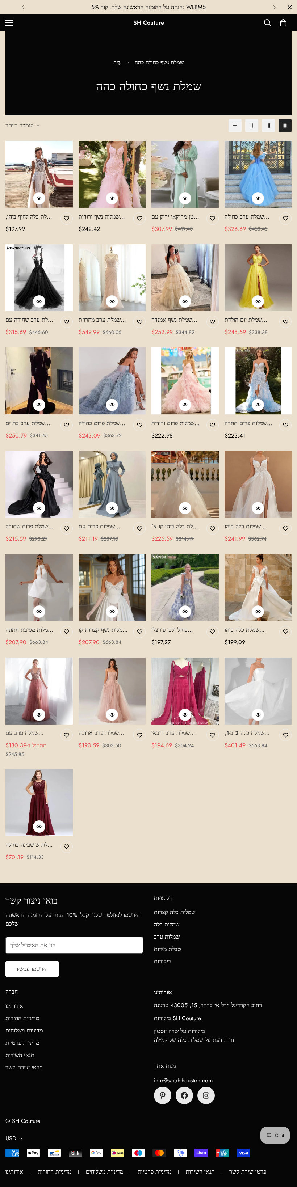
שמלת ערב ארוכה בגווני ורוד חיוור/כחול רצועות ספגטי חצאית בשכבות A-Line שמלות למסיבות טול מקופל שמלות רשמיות (103, 733)
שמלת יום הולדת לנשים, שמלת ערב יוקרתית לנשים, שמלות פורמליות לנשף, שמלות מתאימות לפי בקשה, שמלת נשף (248, 320)
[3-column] (268, 125)
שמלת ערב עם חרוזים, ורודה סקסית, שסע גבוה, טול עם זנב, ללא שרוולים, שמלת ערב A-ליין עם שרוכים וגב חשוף (29, 733)
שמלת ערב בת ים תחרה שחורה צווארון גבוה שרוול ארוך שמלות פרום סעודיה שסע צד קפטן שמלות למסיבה (29, 423)
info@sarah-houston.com (183, 1080)
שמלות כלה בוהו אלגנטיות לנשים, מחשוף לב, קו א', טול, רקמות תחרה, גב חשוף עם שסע (249, 526)
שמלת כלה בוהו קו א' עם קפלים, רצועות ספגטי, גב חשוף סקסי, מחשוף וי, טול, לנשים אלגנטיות (176, 526)
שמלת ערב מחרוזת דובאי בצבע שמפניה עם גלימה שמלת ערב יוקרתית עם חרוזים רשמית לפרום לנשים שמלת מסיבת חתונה (102, 320)
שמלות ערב (167, 937)
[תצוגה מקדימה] (39, 198)
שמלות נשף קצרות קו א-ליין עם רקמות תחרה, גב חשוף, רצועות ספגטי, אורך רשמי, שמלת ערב (102, 630)
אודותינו (14, 1006)
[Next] (274, 7)
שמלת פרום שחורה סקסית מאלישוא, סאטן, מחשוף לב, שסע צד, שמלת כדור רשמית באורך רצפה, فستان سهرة (29, 526)
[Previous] (22, 7)
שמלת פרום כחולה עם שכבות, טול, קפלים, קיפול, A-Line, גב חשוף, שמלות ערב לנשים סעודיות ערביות (99, 423)
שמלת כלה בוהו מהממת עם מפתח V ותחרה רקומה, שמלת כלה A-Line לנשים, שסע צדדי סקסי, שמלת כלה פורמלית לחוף (248, 630)
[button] (283, 22)
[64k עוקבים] (206, 1095)
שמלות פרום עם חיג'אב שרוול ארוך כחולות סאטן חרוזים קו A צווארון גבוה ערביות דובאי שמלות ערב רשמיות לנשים (102, 526)
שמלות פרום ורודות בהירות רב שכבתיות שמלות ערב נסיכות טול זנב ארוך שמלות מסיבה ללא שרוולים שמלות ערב (173, 423)
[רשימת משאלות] (66, 218)
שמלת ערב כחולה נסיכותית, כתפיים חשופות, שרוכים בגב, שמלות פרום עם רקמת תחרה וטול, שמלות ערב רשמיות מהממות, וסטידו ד (248, 216)
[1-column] (235, 125)
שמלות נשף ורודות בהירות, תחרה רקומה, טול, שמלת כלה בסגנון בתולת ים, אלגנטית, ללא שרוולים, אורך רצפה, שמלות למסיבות (102, 216)
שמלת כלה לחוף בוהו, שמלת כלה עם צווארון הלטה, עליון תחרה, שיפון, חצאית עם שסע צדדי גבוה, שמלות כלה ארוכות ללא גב (30, 216)
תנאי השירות (19, 1055)
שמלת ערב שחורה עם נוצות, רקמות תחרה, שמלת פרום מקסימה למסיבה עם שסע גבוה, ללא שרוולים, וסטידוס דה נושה (30, 320)
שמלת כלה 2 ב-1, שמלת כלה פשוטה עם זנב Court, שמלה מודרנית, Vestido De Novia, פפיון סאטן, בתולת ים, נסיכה (249, 733)
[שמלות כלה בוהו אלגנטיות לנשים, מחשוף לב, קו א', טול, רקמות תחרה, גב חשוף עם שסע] (258, 484)
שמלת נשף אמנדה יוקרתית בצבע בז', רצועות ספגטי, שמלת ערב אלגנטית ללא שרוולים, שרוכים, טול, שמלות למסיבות (175, 320)
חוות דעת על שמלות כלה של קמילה (194, 1040)
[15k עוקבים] (184, 1095)
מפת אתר (165, 1066)
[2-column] (251, 125)
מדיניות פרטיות (22, 1043)
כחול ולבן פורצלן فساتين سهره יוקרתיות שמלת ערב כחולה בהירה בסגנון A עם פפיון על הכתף (176, 630)
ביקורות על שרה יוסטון (179, 1031)
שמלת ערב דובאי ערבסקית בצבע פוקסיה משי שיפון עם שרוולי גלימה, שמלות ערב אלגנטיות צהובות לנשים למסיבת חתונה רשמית (175, 733)
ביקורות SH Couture (177, 1018)
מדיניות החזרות (22, 1018)
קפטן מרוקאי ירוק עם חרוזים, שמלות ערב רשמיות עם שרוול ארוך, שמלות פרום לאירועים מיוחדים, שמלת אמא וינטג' (175, 216)
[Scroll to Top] (283, 1147)
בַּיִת (117, 62)
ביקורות (162, 961)
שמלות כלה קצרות (174, 912)
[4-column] (285, 125)
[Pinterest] (162, 1095)
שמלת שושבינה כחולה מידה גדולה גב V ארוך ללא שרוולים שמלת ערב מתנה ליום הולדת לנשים (30, 845)
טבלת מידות (167, 949)
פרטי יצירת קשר (23, 1067)
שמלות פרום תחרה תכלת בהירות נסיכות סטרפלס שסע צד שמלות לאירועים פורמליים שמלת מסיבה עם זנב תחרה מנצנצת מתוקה (248, 423)
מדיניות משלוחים (24, 1030)
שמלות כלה (166, 924)
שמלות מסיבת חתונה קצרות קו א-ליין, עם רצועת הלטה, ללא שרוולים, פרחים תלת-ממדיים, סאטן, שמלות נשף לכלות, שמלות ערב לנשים (29, 630)
